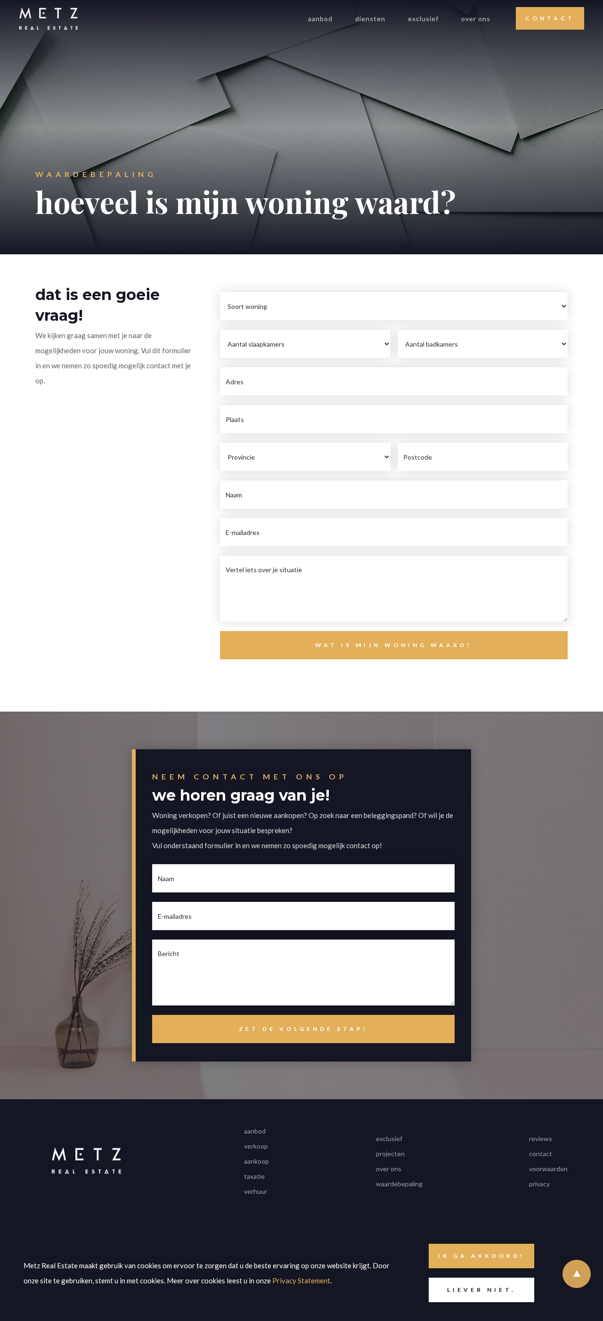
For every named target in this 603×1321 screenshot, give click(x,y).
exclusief (423, 19)
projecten (390, 1154)
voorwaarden (548, 1169)
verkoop (256, 1146)
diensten (370, 19)
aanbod (320, 19)
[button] (370, 18)
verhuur (255, 1191)
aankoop (256, 1161)
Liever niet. (481, 1289)
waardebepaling (399, 1184)
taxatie (254, 1176)
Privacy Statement (301, 1280)
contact (540, 1154)
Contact (550, 18)
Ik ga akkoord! (481, 1255)
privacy (539, 1184)
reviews (540, 1139)
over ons (475, 19)
